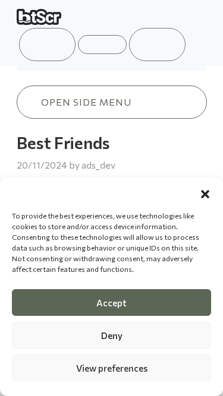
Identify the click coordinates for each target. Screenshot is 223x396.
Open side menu (86, 101)
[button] (205, 192)
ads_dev (98, 164)
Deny (112, 335)
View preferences (111, 368)
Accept (111, 302)
